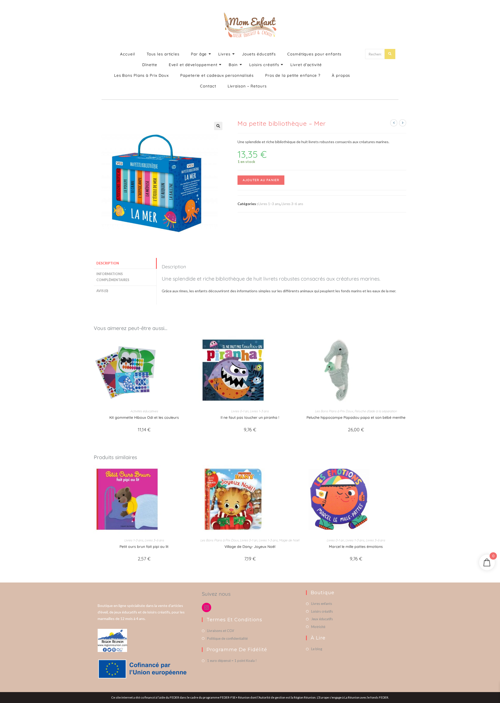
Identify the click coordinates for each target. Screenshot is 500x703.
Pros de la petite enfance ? (292, 75)
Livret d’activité (306, 64)
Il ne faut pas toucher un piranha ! (250, 417)
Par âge (199, 54)
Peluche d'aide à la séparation (375, 411)
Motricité (318, 627)
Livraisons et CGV (220, 631)
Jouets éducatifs (259, 54)
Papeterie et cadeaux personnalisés (217, 75)
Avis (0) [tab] (102, 291)
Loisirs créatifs (264, 64)
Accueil (127, 54)
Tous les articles (163, 54)
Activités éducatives (144, 411)
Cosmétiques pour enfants (314, 54)
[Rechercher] (390, 54)
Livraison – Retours (247, 86)
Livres (224, 54)
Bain (233, 64)
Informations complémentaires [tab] (112, 277)
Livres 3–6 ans (292, 204)
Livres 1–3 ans (269, 204)
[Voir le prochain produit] (402, 122)
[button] (218, 126)
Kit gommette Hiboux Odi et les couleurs (144, 417)
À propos (341, 75)
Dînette (149, 64)
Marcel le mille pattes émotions (356, 546)
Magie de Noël (289, 540)
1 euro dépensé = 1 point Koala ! (232, 660)
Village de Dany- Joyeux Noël (249, 546)
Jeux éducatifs (322, 619)
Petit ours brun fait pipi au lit (144, 546)
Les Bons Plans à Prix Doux (141, 75)
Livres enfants (321, 603)
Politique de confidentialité (227, 638)
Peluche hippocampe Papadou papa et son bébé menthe (356, 417)
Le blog (316, 649)
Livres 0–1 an (239, 411)
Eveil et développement (193, 64)
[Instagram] (206, 607)
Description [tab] (107, 263)
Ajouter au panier (261, 180)
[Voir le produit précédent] (393, 122)
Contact (208, 86)
